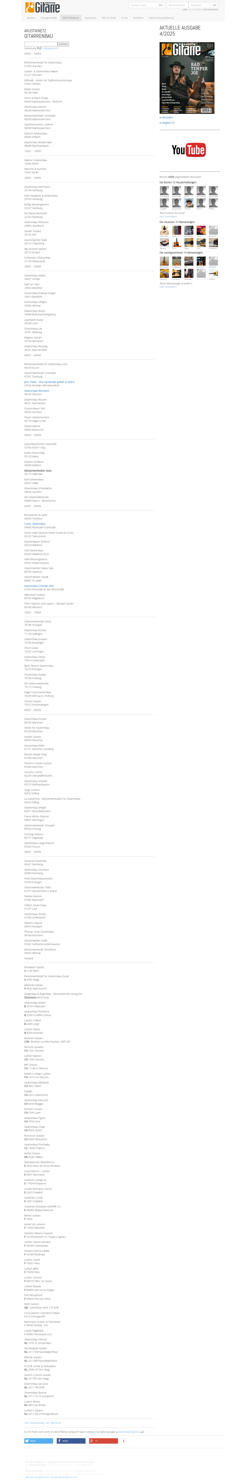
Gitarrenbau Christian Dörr (39, 586)
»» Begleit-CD (167, 122)
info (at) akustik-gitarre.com (64, 1477)
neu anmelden (195, 9)
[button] (38, 1441)
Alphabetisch (51, 48)
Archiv (124, 17)
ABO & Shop (109, 17)
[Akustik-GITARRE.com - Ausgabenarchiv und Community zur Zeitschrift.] (42, 13)
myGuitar (89, 17)
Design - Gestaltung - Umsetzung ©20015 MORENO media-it (54, 1455)
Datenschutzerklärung (161, 17)
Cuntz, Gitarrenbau (34, 523)
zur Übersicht (53, 1423)
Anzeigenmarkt (49, 17)
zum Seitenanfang (34, 1423)
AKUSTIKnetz (70, 17)
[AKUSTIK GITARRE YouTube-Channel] (189, 150)
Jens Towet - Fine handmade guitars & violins (49, 382)
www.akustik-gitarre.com (37, 1477)
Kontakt (137, 17)
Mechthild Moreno (129, 1432)
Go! (160, 5)
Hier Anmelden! (168, 216)
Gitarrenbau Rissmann (36, 390)
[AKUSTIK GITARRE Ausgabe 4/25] (187, 78)
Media (30, 17)
